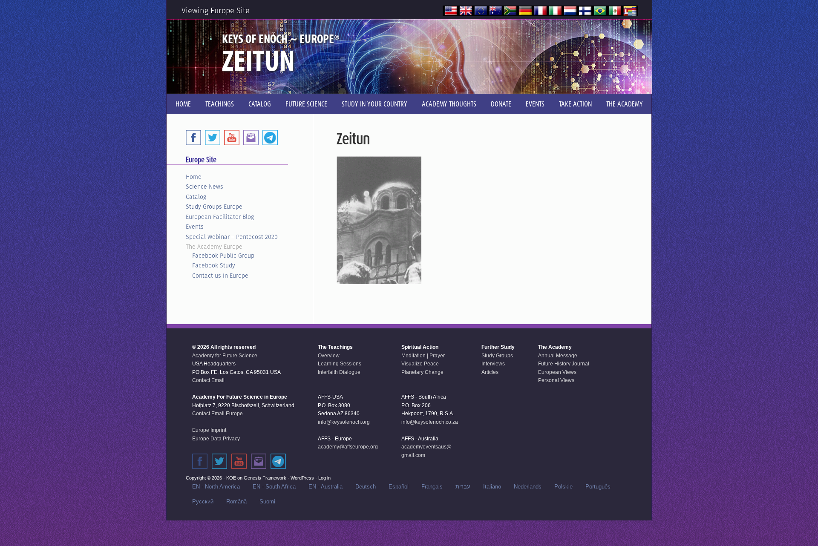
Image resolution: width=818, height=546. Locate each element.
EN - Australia (325, 486)
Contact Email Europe (217, 414)
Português (598, 486)
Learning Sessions (339, 364)
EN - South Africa (274, 486)
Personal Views (556, 380)
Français (432, 486)
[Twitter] (212, 137)
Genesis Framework (265, 477)
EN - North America (216, 486)
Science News (204, 186)
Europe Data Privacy (216, 439)
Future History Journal (563, 364)
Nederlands (527, 486)
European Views (557, 372)
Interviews (493, 364)
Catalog (196, 197)
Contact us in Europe (220, 275)
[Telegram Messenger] (270, 137)
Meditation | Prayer (423, 356)
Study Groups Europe (214, 206)
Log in (324, 477)
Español (399, 486)
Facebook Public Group (223, 255)
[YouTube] (231, 137)
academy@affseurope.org (348, 447)
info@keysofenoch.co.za (429, 422)
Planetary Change (422, 372)
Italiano (492, 486)
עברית (462, 486)
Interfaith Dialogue (339, 372)
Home (194, 176)
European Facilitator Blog (220, 217)
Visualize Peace (420, 364)
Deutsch (365, 486)
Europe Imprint (209, 430)
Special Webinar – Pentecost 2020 (232, 237)
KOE (231, 477)
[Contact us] (251, 137)
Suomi (267, 501)
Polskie (563, 486)
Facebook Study (213, 265)
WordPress (302, 477)
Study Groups (497, 356)
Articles (489, 372)
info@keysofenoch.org (344, 422)
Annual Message (557, 356)
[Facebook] (193, 137)
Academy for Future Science (224, 356)
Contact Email (208, 380)
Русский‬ (202, 501)
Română (236, 501)
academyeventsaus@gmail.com (426, 451)
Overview (329, 356)
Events (195, 226)
